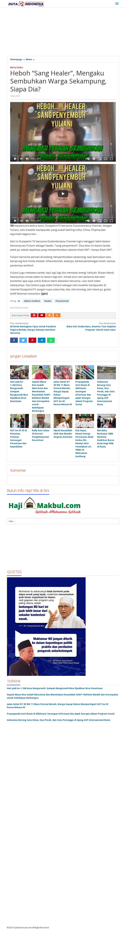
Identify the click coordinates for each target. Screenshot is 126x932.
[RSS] (57, 315)
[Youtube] (41, 315)
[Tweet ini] (23, 340)
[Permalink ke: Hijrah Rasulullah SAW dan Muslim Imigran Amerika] (63, 421)
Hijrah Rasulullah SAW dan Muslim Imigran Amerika (63, 433)
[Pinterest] (34, 315)
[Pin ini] (32, 340)
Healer (47, 300)
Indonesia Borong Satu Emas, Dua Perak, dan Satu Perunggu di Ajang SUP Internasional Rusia (58, 719)
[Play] (63, 193)
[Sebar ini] (14, 340)
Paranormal (62, 300)
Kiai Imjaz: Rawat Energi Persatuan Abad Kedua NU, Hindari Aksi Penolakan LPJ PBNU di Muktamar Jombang (84, 443)
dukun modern (32, 300)
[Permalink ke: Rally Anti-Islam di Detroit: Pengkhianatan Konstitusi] (41, 421)
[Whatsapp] (51, 340)
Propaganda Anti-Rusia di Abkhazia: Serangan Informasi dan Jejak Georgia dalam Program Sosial (60, 713)
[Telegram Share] (41, 340)
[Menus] (117, 4)
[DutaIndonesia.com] (26, 3)
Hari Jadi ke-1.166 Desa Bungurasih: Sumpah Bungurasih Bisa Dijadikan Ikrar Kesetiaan (54, 688)
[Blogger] (49, 315)
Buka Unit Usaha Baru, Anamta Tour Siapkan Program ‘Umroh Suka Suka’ (91, 326)
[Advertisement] (66, 32)
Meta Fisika (16, 67)
